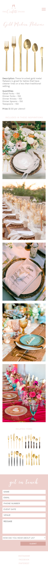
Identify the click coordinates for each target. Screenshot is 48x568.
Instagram (24, 556)
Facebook (24, 559)
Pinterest (24, 563)
